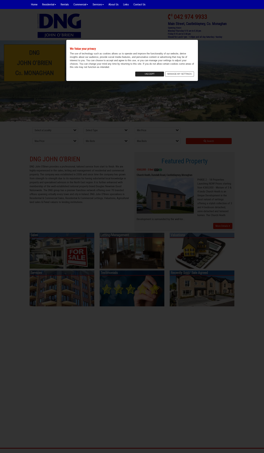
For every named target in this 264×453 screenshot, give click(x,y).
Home (34, 4)
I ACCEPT (149, 74)
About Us (113, 4)
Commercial (79, 4)
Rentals (65, 4)
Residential (48, 4)
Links (126, 4)
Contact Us (139, 4)
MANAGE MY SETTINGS (179, 74)
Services (97, 4)
